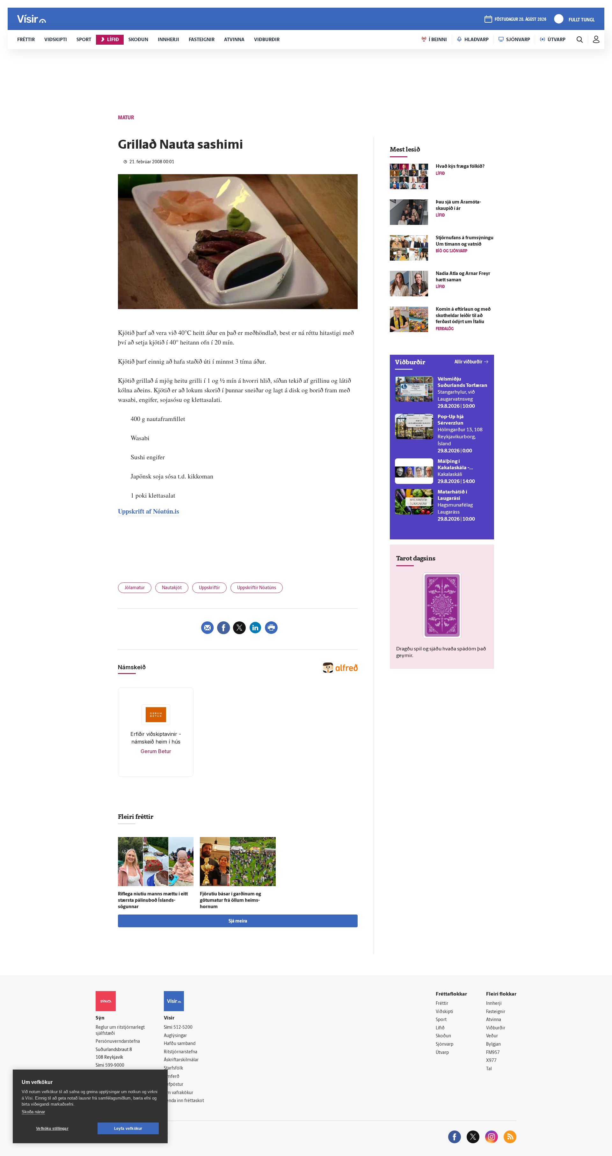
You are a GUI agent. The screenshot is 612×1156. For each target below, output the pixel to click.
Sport (441, 1020)
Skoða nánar (33, 1111)
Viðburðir (495, 1028)
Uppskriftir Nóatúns (256, 588)
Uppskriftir (209, 588)
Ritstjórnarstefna (180, 1052)
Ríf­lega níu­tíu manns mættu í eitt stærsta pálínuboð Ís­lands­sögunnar (153, 900)
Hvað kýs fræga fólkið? (460, 166)
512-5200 (183, 1027)
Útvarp (442, 1052)
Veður (492, 1036)
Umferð (171, 1076)
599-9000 (114, 1065)
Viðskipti (444, 1012)
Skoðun (443, 1036)
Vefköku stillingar (52, 1128)
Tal (489, 1069)
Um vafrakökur (178, 1093)
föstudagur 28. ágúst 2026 (520, 20)
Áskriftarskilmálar (181, 1060)
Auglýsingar (175, 1036)
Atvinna (493, 1020)
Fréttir (442, 1003)
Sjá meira (238, 921)
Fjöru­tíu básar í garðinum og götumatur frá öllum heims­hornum (230, 900)
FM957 (493, 1052)
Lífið (440, 1028)
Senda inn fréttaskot (184, 1101)
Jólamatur (135, 588)
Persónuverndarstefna (118, 1041)
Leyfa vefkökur (128, 1128)
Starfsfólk (173, 1068)
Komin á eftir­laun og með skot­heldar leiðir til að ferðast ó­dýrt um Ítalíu (463, 316)
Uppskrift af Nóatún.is (148, 511)
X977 (491, 1060)
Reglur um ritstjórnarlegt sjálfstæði (120, 1030)
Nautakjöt (172, 588)
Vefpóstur (173, 1084)
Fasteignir (495, 1012)
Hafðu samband (179, 1043)
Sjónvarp (444, 1044)
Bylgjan (493, 1044)
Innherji (494, 1003)
